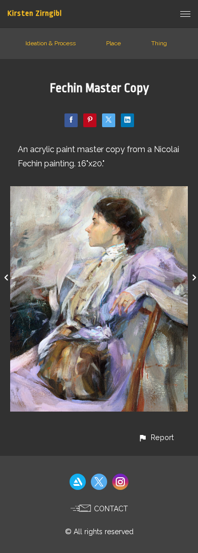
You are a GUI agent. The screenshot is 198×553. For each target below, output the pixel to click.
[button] (156, 437)
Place (113, 43)
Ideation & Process (50, 43)
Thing (159, 43)
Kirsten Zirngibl (35, 13)
